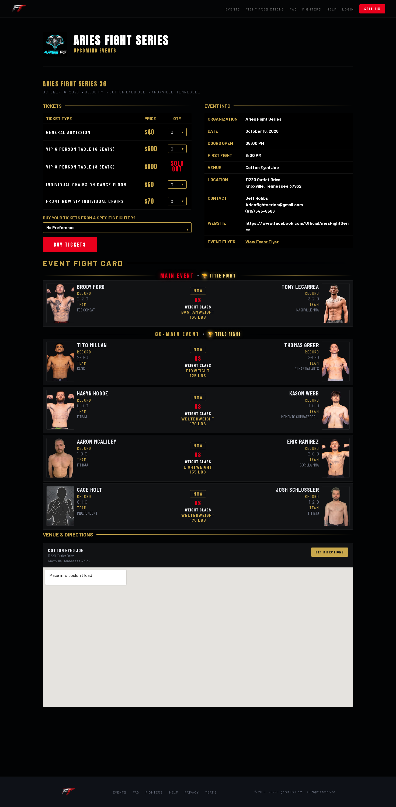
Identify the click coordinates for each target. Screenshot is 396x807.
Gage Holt (89, 489)
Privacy (192, 792)
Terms (211, 792)
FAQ (293, 9)
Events (232, 9)
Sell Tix (372, 8)
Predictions (265, 9)
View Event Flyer (262, 241)
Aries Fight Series (263, 118)
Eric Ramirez (303, 441)
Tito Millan (92, 345)
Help (332, 9)
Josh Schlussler (297, 489)
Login (348, 9)
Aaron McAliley (96, 441)
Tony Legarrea (300, 286)
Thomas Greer (301, 345)
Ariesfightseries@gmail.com (274, 204)
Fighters (311, 9)
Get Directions (329, 552)
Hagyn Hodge (92, 393)
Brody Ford (91, 286)
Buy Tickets (70, 244)
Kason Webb (304, 393)
